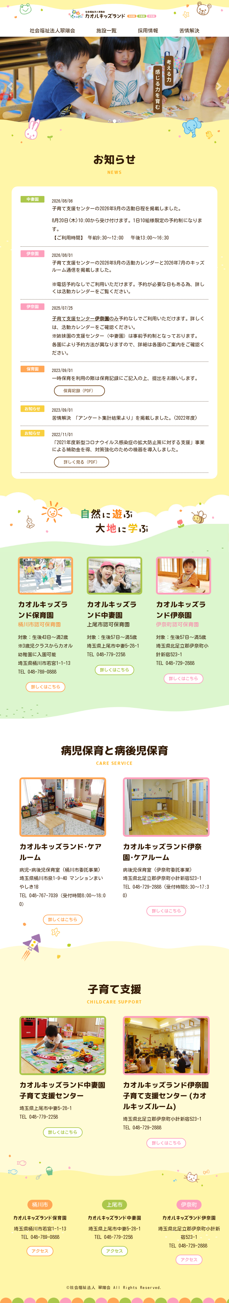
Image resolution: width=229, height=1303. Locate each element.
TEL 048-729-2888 (175, 663)
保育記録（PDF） (79, 391)
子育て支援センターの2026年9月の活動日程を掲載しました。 (117, 208)
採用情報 (148, 30)
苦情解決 (189, 30)
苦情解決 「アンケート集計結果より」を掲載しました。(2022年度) (124, 418)
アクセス (40, 1251)
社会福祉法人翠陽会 (52, 30)
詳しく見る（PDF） (82, 462)
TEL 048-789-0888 (37, 671)
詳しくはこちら (45, 687)
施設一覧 (106, 30)
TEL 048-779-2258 (106, 654)
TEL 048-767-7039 (38, 895)
